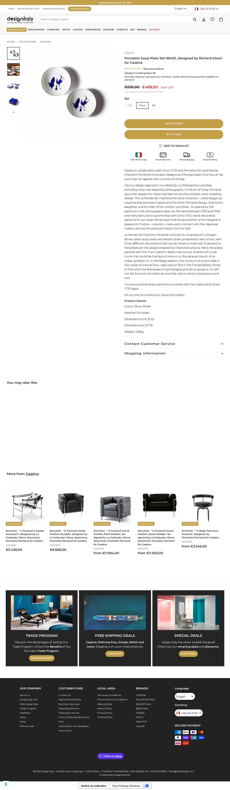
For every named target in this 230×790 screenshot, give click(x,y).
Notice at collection (93, 785)
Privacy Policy (104, 712)
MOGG (139, 717)
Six (154, 105)
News (23, 717)
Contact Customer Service (149, 344)
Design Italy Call (28, 699)
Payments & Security (70, 699)
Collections (27, 41)
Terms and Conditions (153, 68)
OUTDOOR (108, 29)
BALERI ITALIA (143, 704)
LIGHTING (78, 29)
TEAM (11, 8)
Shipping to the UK (69, 712)
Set (126, 98)
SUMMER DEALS (16, 29)
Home (11, 41)
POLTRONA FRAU (145, 699)
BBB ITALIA (142, 708)
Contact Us (65, 695)
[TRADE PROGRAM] (42, 612)
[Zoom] (68, 92)
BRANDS (141, 29)
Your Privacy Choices (126, 785)
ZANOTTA (141, 721)
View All (140, 726)
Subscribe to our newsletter (74, 726)
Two (130, 105)
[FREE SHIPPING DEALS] (115, 612)
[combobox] (119, 19)
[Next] (13, 111)
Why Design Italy (29, 704)
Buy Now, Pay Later (69, 704)
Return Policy (104, 708)
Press (23, 721)
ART (132, 29)
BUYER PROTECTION (28, 8)
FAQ (61, 721)
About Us (25, 695)
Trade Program (28, 708)
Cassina (45, 41)
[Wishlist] (212, 19)
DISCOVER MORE (41, 658)
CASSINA (141, 695)
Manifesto (25, 712)
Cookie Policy (104, 717)
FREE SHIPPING (36, 29)
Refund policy (104, 704)
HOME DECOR (93, 29)
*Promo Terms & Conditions (112, 699)
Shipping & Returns (69, 708)
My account (65, 730)
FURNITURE (53, 29)
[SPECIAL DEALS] (188, 612)
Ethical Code (27, 726)
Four (142, 105)
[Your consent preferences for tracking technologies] (6, 784)
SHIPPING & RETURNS (54, 8)
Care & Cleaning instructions (74, 717)
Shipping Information (145, 353)
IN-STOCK (154, 29)
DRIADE (140, 712)
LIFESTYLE (122, 29)
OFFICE (66, 29)
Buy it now (174, 134)
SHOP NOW (115, 653)
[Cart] (221, 19)
